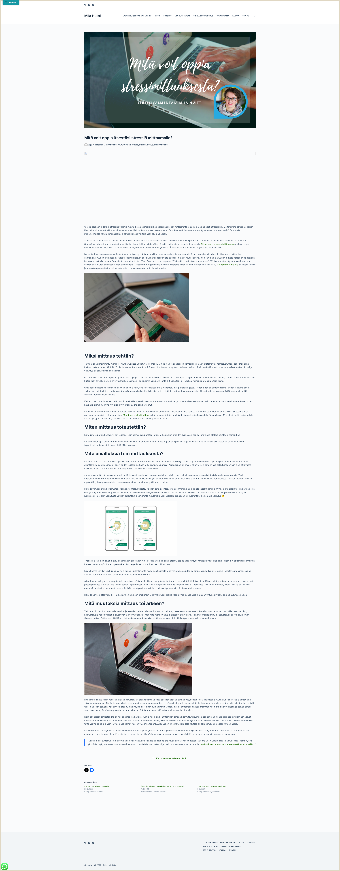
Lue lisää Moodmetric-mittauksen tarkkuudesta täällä (227, 744)
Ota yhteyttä (222, 16)
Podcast (167, 16)
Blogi (157, 16)
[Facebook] (85, 5)
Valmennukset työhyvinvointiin (137, 16)
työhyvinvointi (161, 145)
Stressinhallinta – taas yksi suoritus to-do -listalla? (162, 786)
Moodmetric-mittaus (227, 264)
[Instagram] (93, 5)
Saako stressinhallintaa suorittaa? (211, 786)
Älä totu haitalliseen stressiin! (96, 786)
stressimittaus (146, 145)
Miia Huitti (92, 16)
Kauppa (235, 16)
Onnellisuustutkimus (203, 16)
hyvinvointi (111, 145)
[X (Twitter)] (89, 5)
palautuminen (124, 145)
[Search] (255, 16)
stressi (135, 145)
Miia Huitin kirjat (182, 16)
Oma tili (245, 16)
